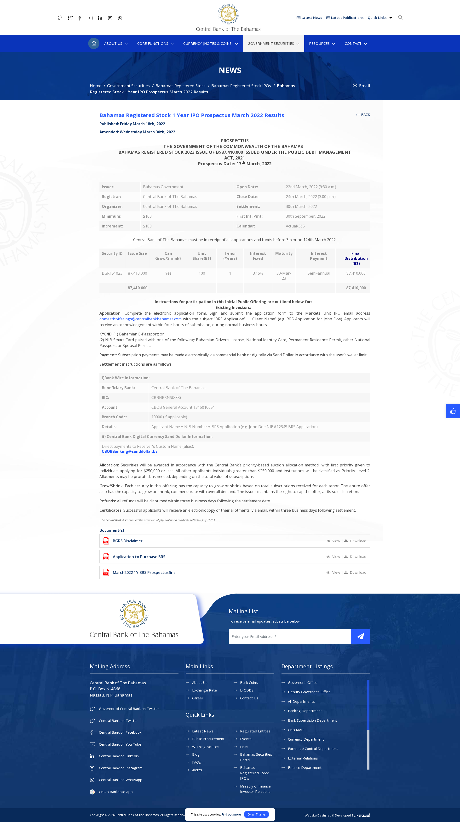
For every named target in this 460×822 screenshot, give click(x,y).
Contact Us (249, 698)
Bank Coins (249, 682)
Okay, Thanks (256, 814)
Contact (353, 43)
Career (197, 698)
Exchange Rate (204, 690)
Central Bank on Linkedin (119, 756)
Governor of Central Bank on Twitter (129, 708)
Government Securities (271, 43)
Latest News (311, 17)
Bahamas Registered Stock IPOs (241, 85)
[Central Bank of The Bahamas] (228, 29)
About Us (113, 43)
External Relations (303, 758)
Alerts (197, 769)
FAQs (196, 762)
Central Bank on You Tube (120, 744)
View (336, 540)
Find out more (231, 814)
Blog (196, 754)
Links (244, 746)
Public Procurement (208, 738)
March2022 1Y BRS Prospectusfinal (145, 572)
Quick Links (377, 17)
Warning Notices (205, 746)
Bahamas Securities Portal (256, 757)
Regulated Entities (255, 731)
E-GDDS (246, 690)
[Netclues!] (363, 815)
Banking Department (305, 710)
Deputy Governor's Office (309, 691)
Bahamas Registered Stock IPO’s (254, 773)
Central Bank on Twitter (118, 720)
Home (93, 43)
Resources (319, 43)
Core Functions (152, 43)
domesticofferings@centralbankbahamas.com (140, 319)
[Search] (400, 17)
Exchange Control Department (313, 748)
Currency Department (306, 739)
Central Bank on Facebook (120, 732)
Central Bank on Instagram (121, 768)
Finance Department (305, 767)
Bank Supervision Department (312, 720)
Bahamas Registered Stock (180, 85)
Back (365, 114)
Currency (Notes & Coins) (208, 43)
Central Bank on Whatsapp (120, 779)
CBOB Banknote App (116, 791)
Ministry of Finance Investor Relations (255, 789)
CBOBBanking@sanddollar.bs (129, 451)
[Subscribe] (360, 636)
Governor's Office (302, 682)
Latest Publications (346, 17)
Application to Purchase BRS (139, 556)
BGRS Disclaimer (128, 541)
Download (357, 540)
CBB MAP (296, 729)
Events (246, 738)
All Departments (301, 701)
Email (364, 85)
